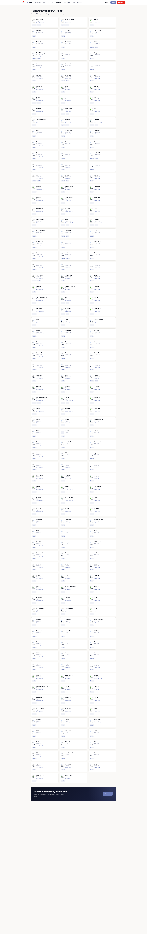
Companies (58, 2)
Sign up (113, 2)
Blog (44, 2)
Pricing (73, 2)
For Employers (66, 2)
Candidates (50, 2)
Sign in (106, 2)
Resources (79, 2)
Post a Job (121, 2)
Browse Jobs (38, 2)
